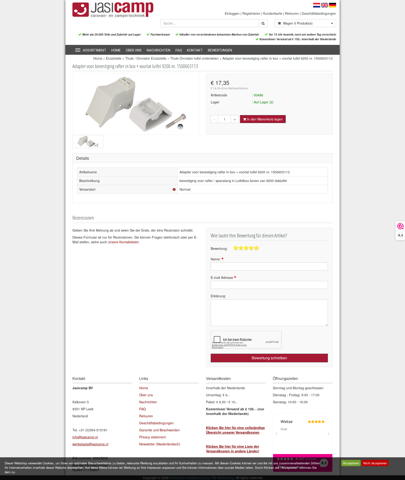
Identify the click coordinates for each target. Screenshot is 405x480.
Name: (216, 259)
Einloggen (232, 13)
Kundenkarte (272, 13)
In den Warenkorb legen (264, 119)
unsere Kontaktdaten (123, 242)
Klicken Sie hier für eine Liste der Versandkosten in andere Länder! (232, 448)
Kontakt (195, 50)
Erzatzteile (113, 58)
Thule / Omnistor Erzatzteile (145, 58)
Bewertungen (220, 50)
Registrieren (251, 13)
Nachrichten (158, 50)
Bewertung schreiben (269, 357)
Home (116, 50)
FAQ (179, 50)
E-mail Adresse (222, 277)
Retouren (292, 13)
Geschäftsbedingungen (319, 13)
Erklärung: (218, 296)
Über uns (134, 50)
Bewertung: (219, 248)
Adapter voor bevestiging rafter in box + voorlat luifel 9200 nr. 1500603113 (277, 58)
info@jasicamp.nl (85, 437)
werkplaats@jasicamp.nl (90, 444)
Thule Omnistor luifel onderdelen (194, 58)
